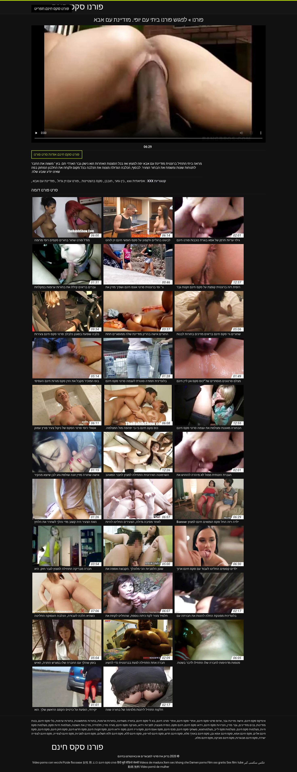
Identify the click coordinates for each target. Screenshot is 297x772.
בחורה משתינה (126, 720)
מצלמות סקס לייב (224, 729)
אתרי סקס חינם (186, 720)
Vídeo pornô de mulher (154, 766)
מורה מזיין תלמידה (103, 725)
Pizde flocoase (72, 762)
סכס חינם (170, 729)
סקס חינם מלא (204, 737)
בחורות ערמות (64, 720)
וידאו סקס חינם (193, 725)
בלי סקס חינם (46, 720)
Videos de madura (151, 762)
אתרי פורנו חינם (166, 720)
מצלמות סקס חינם (248, 729)
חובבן (108, 181)
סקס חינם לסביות (85, 733)
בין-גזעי (119, 181)
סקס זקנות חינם (97, 729)
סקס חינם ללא (133, 733)
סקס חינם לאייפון (153, 733)
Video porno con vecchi (47, 762)
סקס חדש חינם (78, 729)
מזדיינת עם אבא (43, 181)
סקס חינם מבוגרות (247, 737)
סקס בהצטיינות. (91, 181)
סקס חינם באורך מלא (197, 733)
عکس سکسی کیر (254, 762)
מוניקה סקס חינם (126, 725)
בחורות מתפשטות (85, 720)
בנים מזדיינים (247, 725)
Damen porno (198, 762)
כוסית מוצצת (162, 725)
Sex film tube (234, 762)
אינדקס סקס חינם (255, 720)
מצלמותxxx (206, 729)
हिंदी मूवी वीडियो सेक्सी (128, 762)
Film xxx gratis (216, 762)
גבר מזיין (232, 725)
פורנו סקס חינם (108, 762)
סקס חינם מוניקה (224, 737)
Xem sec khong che (176, 762)
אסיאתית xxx (135, 181)
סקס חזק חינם (59, 729)
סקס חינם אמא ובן (222, 733)
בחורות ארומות (107, 720)
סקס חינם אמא (243, 733)
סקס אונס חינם (154, 729)
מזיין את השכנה (81, 725)
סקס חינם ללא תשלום (110, 733)
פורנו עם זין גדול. (67, 181)
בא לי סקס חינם (145, 720)
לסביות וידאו (145, 725)
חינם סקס (177, 725)
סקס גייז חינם (135, 729)
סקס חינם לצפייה (63, 733)
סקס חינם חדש (174, 733)
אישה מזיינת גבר (233, 720)
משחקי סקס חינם (187, 729)
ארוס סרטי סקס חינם (209, 720)
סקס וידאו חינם (117, 729)
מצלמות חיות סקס (59, 725)
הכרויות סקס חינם (214, 725)
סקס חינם (44, 729)
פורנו (197, 19)
